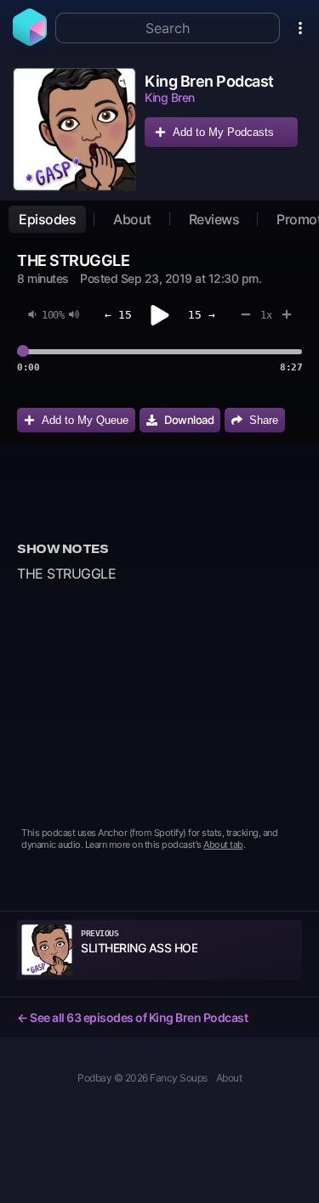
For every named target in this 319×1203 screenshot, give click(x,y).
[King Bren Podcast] (74, 129)
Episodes (47, 219)
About (132, 219)
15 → (201, 314)
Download (189, 419)
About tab (223, 844)
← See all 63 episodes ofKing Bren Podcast (132, 1017)
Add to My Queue (85, 420)
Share (263, 420)
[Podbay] (30, 40)
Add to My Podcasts (223, 132)
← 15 (118, 314)
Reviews (214, 219)
